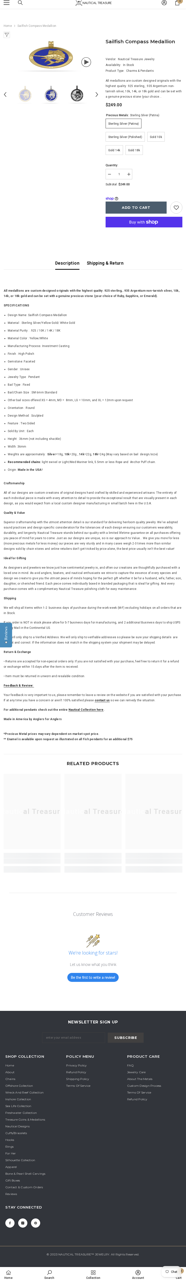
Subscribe (125, 1038)
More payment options (144, 230)
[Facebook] (10, 1223)
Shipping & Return (105, 263)
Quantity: (112, 165)
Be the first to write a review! (93, 977)
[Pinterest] (35, 1223)
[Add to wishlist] (176, 208)
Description (67, 263)
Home (8, 26)
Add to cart (136, 207)
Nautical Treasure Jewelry (136, 59)
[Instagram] (22, 1223)
